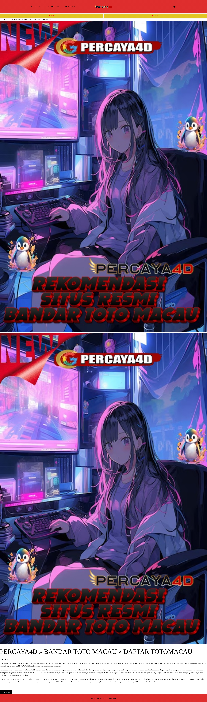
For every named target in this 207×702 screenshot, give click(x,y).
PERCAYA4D (4, 663)
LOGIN (51, 16)
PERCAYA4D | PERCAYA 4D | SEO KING (103, 698)
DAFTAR (155, 16)
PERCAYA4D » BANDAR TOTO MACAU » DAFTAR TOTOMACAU (27, 20)
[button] (6, 692)
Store (1, 20)
